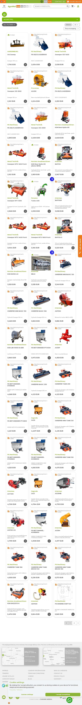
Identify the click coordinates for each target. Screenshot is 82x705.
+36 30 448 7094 (30, 656)
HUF (45, 1)
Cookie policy (19, 689)
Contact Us (60, 1)
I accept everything (63, 694)
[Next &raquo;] (78, 623)
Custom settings (27, 694)
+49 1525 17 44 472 (71, 658)
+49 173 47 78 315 (70, 662)
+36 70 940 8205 (30, 661)
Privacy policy (13, 689)
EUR (49, 1)
